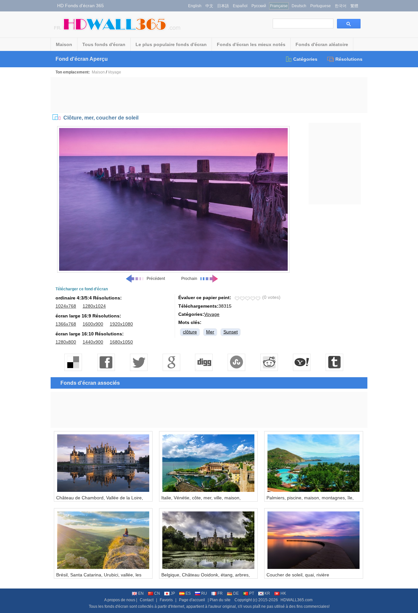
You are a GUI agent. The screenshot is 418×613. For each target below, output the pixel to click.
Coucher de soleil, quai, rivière (297, 574)
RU (204, 593)
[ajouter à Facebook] (106, 362)
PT (251, 593)
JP (172, 593)
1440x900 (93, 342)
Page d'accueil (192, 600)
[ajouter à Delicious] (73, 362)
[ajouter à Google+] (171, 362)
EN (141, 593)
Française (279, 6)
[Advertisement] (209, 95)
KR (267, 593)
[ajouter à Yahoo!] (302, 362)
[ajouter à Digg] (204, 362)
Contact (146, 600)
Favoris (166, 600)
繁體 (354, 6)
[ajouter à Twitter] (139, 362)
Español (240, 6)
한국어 (340, 6)
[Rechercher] (349, 24)
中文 (209, 6)
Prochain (189, 278)
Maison (64, 44)
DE (236, 593)
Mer (210, 331)
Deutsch (299, 6)
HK (283, 593)
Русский (258, 6)
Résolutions (348, 59)
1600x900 (93, 324)
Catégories (305, 59)
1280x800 (66, 342)
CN (157, 593)
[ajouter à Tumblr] (335, 362)
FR (220, 593)
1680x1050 (121, 342)
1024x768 (66, 306)
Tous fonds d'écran (103, 44)
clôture (190, 331)
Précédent (156, 278)
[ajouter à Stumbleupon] (237, 362)
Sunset (230, 331)
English (194, 6)
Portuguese (320, 6)
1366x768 (66, 324)
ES (188, 593)
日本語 (223, 6)
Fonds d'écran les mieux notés (251, 44)
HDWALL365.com (297, 600)
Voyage (114, 72)
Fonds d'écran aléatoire (322, 44)
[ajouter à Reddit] (269, 362)
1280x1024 (94, 306)
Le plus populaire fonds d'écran (171, 44)
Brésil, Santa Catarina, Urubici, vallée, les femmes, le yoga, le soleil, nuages (98, 577)
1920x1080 (121, 324)
